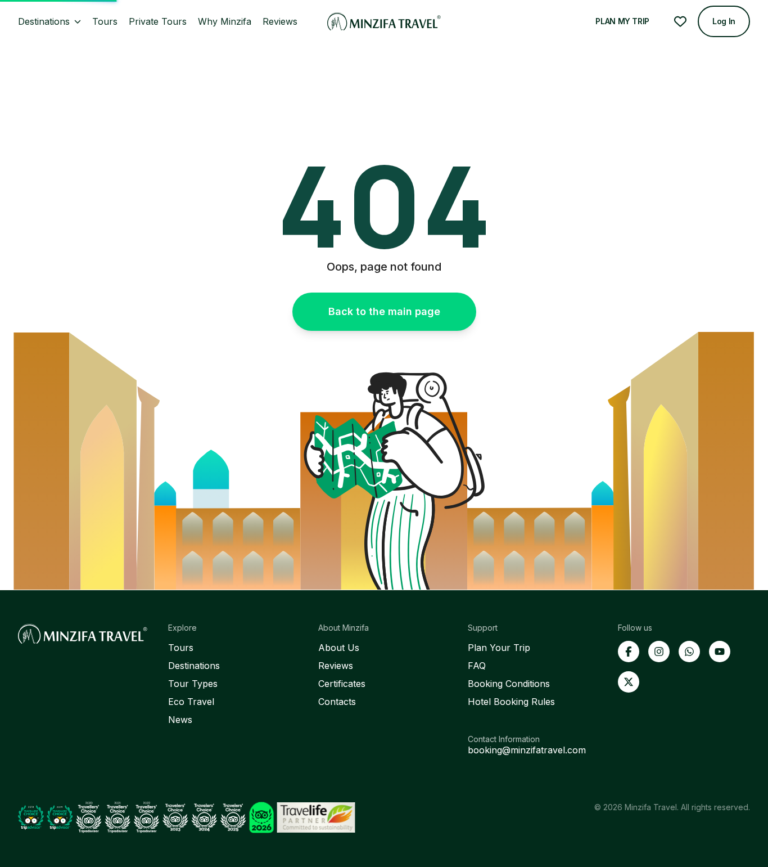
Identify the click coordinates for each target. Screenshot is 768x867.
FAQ (477, 665)
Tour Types (193, 683)
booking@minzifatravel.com (527, 750)
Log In (723, 21)
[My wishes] (680, 21)
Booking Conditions (509, 683)
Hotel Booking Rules (511, 701)
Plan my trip (622, 21)
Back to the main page (384, 311)
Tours (180, 647)
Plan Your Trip (499, 647)
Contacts (337, 701)
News (180, 719)
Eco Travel (191, 701)
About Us (338, 647)
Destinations (194, 665)
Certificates (341, 683)
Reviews (335, 665)
